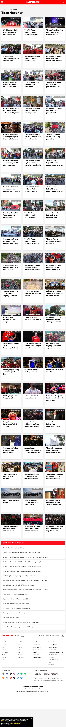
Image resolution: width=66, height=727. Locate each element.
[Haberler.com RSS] (3, 677)
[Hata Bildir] (30, 691)
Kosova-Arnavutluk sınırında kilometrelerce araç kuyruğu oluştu (21, 552)
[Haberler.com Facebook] (7, 673)
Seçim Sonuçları (37, 649)
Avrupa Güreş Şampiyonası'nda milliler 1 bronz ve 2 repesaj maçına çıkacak (25, 580)
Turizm (19, 652)
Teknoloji (20, 647)
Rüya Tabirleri (36, 654)
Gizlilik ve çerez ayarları (21, 691)
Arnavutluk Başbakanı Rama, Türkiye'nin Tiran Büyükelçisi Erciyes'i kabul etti (25, 557)
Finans (19, 649)
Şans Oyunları (36, 652)
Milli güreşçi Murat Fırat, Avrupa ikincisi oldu (16, 603)
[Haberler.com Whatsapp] (21, 673)
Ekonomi (4, 644)
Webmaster (51, 657)
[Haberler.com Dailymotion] (21, 677)
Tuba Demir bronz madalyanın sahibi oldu (15, 594)
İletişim (53, 635)
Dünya (4, 659)
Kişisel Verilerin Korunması (55, 652)
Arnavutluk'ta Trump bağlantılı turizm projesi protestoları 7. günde (22, 566)
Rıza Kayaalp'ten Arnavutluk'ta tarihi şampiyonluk (17, 613)
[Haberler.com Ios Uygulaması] (37, 674)
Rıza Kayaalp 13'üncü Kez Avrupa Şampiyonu (16, 608)
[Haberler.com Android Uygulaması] (46, 674)
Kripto (3, 654)
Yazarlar (20, 654)
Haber (27, 688)
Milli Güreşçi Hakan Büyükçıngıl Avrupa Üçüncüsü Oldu (19, 576)
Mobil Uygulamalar (53, 659)
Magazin (4, 649)
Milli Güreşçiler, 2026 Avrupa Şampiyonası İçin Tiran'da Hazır (21, 622)
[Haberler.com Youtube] (10, 677)
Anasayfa (4, 9)
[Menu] (2, 2)
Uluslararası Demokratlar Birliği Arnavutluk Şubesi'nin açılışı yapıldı (22, 562)
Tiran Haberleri (13, 9)
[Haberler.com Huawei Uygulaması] (54, 674)
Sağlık (19, 644)
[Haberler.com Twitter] (10, 673)
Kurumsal (51, 642)
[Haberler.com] (10, 636)
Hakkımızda (41, 635)
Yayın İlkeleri (62, 635)
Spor (3, 647)
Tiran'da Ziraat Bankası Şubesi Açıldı (13, 548)
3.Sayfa (4, 657)
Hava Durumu (36, 644)
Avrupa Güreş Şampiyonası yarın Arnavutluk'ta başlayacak (20, 627)
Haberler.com (36, 642)
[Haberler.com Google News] (3, 673)
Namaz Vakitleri (37, 647)
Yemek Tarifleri (37, 657)
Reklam (47, 635)
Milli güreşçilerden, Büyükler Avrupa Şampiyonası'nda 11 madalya (22, 571)
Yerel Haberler (21, 657)
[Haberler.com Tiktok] (14, 677)
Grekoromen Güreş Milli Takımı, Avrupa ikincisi (16, 599)
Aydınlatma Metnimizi (15, 723)
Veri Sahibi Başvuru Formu (55, 654)
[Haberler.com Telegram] (17, 677)
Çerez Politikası (52, 649)
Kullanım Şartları (52, 644)
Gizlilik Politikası (52, 647)
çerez (2, 720)
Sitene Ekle (51, 664)
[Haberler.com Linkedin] (17, 673)
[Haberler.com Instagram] (14, 673)
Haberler (4, 642)
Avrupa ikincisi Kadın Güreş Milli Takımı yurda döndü (18, 585)
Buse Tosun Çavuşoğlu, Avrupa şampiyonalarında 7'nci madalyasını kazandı (25, 590)
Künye (57, 635)
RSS (49, 662)
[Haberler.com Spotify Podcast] (25, 673)
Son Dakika (5, 652)
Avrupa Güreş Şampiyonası (11, 617)
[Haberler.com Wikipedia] (7, 677)
